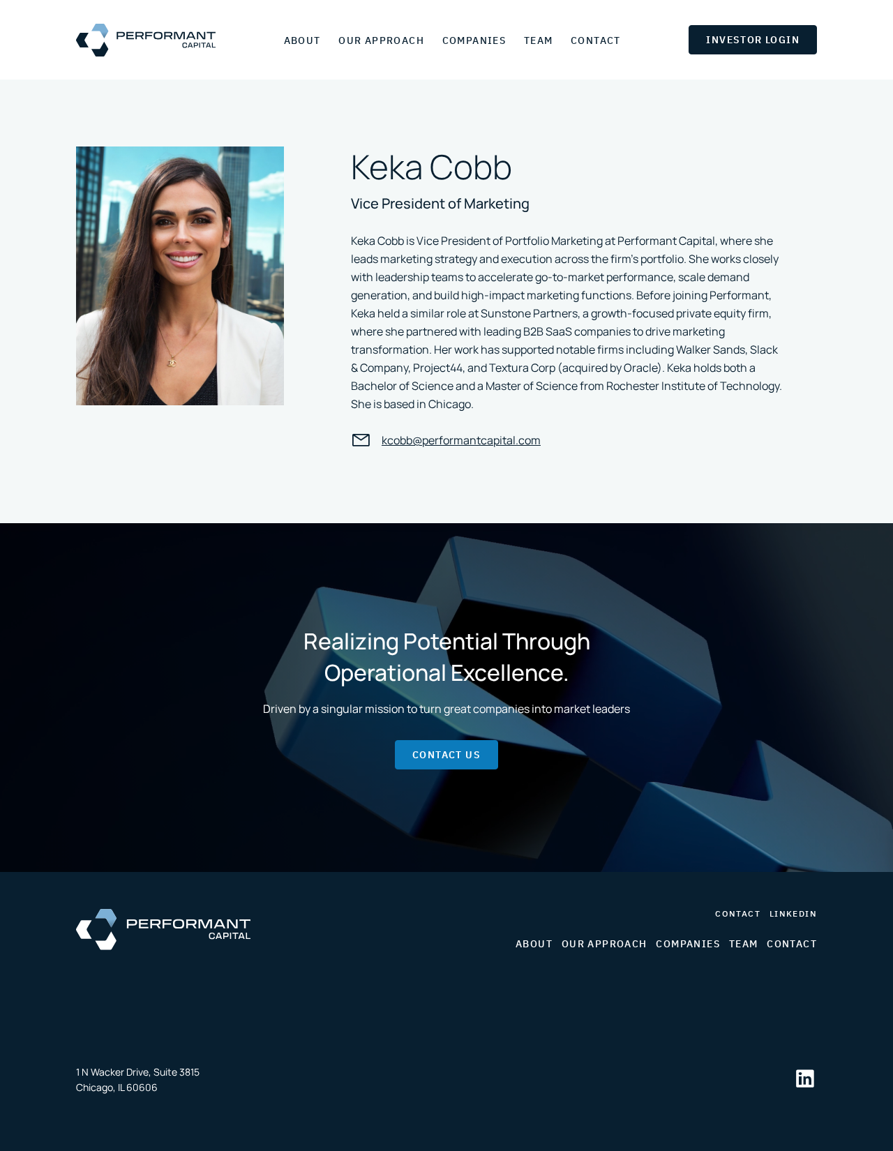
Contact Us (446, 754)
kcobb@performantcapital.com (461, 440)
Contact (596, 40)
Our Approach (381, 40)
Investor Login (753, 39)
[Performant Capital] (146, 39)
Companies (474, 40)
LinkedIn (793, 913)
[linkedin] (805, 1080)
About (302, 40)
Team (538, 40)
